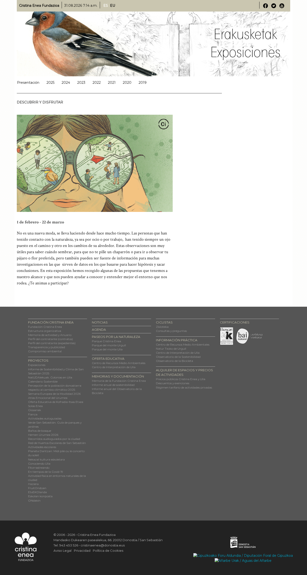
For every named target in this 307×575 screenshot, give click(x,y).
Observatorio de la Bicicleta (174, 361)
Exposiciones (36, 365)
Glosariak (34, 410)
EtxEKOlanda (37, 492)
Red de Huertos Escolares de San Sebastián (57, 443)
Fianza (32, 414)
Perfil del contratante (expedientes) (52, 343)
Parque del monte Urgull (109, 345)
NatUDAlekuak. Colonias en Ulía (50, 377)
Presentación (28, 82)
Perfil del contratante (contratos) (50, 339)
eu (112, 5)
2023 (81, 82)
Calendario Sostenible (43, 381)
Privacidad (82, 550)
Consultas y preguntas (171, 331)
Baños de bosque (39, 430)
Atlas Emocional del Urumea (47, 398)
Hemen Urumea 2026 (43, 435)
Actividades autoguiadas (44, 418)
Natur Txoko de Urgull (171, 348)
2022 (97, 82)
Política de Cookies (108, 550)
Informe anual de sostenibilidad (113, 385)
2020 (127, 82)
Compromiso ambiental (45, 351)
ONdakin (34, 500)
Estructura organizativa (44, 331)
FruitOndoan (37, 488)
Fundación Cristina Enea (45, 327)
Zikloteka (162, 327)
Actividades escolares (42, 447)
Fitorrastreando (38, 467)
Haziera (33, 484)
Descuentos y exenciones (172, 383)
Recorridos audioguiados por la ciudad (54, 439)
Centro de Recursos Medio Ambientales (118, 363)
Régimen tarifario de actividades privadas (184, 387)
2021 (112, 82)
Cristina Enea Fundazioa (39, 5)
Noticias (100, 322)
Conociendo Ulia (39, 463)
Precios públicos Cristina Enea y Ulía (180, 379)
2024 (66, 82)
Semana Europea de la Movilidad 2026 (54, 393)
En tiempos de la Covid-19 (45, 471)
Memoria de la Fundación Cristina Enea (119, 381)
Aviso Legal (62, 550)
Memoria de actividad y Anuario (49, 335)
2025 (50, 82)
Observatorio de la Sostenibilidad (178, 357)
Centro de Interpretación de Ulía (114, 367)
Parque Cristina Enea (106, 341)
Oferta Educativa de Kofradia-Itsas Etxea (55, 402)
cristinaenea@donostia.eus (103, 545)
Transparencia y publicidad (46, 347)
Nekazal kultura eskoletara (46, 459)
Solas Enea (35, 406)
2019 (143, 82)
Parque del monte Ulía (107, 349)
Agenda (99, 329)
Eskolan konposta (40, 496)
